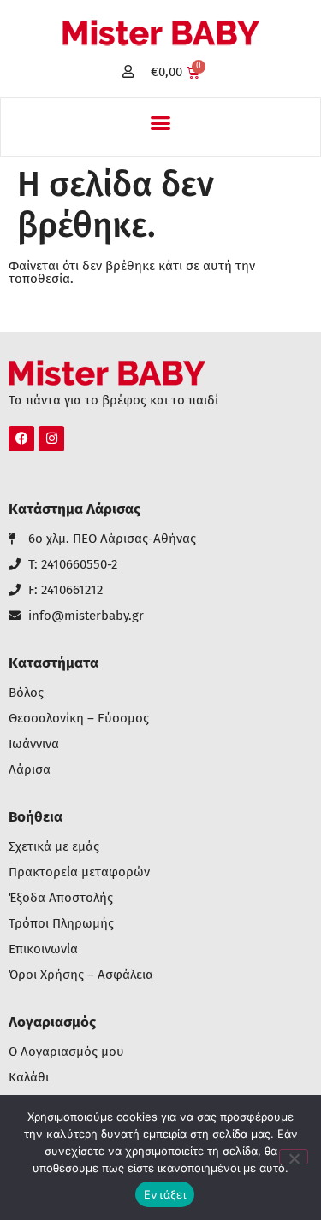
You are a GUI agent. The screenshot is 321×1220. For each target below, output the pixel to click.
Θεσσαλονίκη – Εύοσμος (79, 718)
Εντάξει (165, 1194)
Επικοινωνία (43, 949)
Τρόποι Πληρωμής (61, 923)
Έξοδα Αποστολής (61, 898)
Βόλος (26, 693)
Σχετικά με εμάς (54, 846)
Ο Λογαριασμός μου (66, 1052)
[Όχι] (293, 1156)
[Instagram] (51, 438)
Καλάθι (29, 1077)
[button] (161, 123)
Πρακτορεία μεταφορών (79, 872)
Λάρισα (30, 769)
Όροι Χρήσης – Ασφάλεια (81, 975)
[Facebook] (21, 438)
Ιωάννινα (34, 744)
